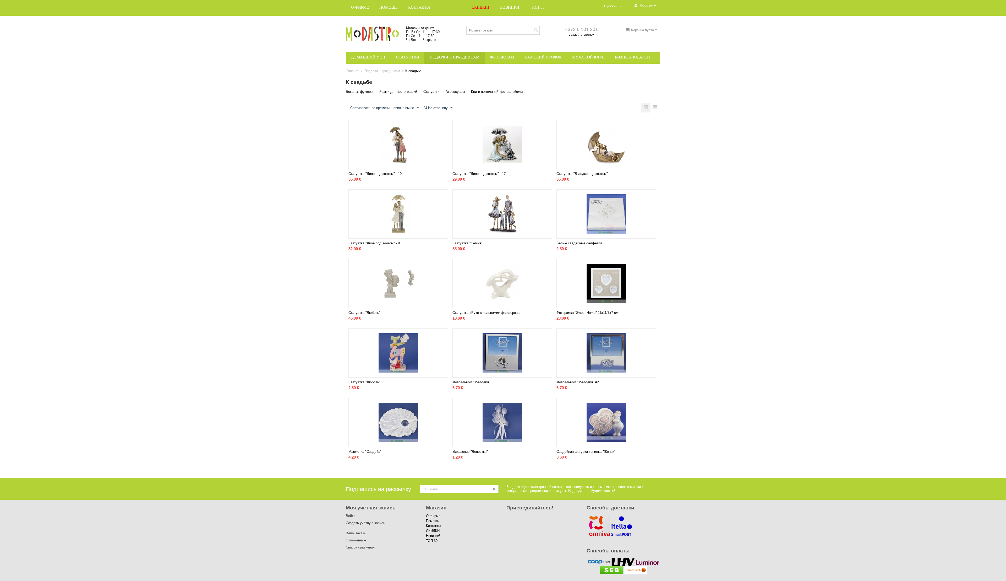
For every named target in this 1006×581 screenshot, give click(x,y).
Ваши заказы (356, 533)
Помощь (388, 7)
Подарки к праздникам (454, 57)
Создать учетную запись (365, 523)
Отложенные (356, 540)
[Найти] (535, 30)
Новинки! (510, 7)
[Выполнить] (494, 489)
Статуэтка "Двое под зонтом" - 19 (375, 174)
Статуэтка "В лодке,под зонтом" (582, 174)
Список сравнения (360, 547)
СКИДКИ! (480, 7)
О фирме (360, 7)
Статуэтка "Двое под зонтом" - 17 (479, 174)
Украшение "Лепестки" (470, 452)
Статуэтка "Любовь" (364, 313)
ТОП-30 (538, 7)
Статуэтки (407, 57)
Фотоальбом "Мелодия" (471, 382)
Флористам (502, 57)
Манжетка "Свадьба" (364, 452)
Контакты (419, 7)
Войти (350, 516)
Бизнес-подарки (632, 57)
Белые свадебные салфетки (579, 243)
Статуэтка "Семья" (467, 243)
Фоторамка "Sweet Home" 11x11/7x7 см (587, 313)
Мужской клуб (588, 57)
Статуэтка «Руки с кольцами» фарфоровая (486, 313)
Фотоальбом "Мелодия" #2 (577, 382)
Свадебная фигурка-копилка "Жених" (586, 452)
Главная (352, 71)
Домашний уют (368, 57)
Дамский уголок (543, 57)
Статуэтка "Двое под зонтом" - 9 (374, 243)
